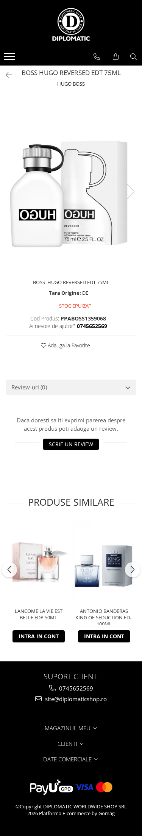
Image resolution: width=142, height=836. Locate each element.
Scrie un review (71, 444)
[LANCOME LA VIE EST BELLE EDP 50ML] (38, 562)
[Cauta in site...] (133, 56)
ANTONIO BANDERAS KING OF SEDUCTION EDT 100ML (104, 616)
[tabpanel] (71, 184)
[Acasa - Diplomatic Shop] (71, 25)
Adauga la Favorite (68, 345)
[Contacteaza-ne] (96, 56)
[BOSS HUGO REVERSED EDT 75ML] (71, 184)
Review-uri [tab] (29, 387)
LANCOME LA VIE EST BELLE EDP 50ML (38, 614)
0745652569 (75, 688)
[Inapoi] (5, 75)
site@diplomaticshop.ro (75, 699)
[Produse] (10, 58)
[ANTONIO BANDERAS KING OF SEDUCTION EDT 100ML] (104, 562)
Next (130, 191)
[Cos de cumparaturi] (116, 56)
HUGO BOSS (71, 83)
